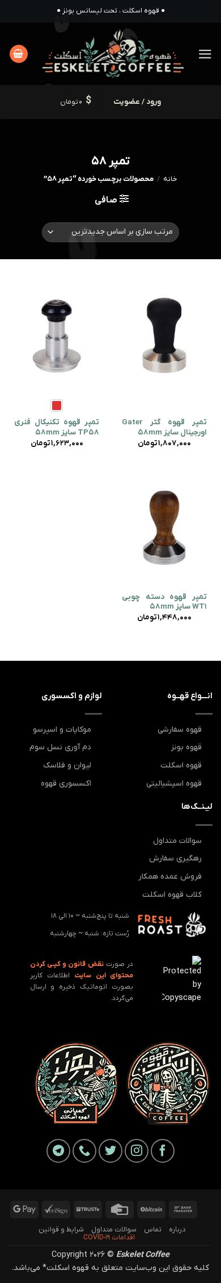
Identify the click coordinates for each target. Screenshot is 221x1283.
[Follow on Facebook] (163, 1151)
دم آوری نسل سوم (60, 747)
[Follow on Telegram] (58, 1151)
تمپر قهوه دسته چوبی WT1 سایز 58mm (164, 602)
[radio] (56, 405)
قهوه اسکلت (181, 765)
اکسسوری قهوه (66, 783)
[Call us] (84, 1151)
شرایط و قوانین (61, 1229)
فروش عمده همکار (170, 876)
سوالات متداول (177, 840)
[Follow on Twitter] (110, 1151)
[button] (205, 54)
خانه (170, 179)
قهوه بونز (186, 747)
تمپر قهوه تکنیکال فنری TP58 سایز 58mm (56, 427)
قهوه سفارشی (180, 729)
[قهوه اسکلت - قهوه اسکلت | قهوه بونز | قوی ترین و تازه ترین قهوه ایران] (113, 54)
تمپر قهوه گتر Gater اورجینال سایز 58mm (164, 427)
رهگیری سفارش (175, 858)
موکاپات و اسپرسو (62, 729)
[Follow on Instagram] (136, 1151)
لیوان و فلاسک (67, 765)
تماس (153, 1229)
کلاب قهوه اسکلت (172, 894)
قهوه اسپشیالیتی (174, 783)
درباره (177, 1229)
